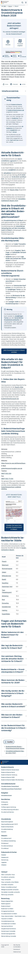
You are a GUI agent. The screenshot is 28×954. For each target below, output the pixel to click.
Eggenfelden (6, 614)
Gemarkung (4, 860)
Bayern (10, 6)
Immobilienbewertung (7, 921)
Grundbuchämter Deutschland (10, 786)
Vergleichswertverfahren (8, 928)
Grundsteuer (5, 848)
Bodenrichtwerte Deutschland (10, 770)
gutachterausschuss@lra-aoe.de (11, 468)
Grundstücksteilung (7, 829)
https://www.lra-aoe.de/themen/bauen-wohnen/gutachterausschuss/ (14, 463)
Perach (4, 561)
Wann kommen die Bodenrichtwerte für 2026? (13, 681)
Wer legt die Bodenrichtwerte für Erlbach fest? (12, 646)
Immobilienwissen (6, 795)
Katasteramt (4, 857)
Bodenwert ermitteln (7, 908)
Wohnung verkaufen (7, 894)
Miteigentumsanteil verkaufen (10, 889)
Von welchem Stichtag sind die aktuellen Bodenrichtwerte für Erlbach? (12, 658)
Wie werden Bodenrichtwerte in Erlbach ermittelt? (13, 705)
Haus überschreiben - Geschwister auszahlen (14, 916)
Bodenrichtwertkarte (7, 827)
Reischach (5, 565)
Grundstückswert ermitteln (9, 913)
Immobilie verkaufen (7, 884)
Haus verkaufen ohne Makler (10, 882)
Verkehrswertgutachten (8, 933)
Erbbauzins (4, 802)
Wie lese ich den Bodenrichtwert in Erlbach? (12, 716)
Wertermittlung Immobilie (8, 936)
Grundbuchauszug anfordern (10, 809)
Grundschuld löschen (7, 812)
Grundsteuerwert (6, 838)
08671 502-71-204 (7, 478)
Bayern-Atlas (14, 190)
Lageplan (4, 862)
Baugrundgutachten (7, 901)
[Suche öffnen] (22, 2)
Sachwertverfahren (7, 926)
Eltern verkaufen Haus (8, 874)
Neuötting (5, 583)
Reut (3, 599)
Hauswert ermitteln (7, 918)
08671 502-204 (6, 473)
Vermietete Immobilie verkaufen (10, 892)
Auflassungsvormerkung (8, 807)
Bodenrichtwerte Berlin (8, 772)
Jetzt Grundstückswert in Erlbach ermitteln (14, 351)
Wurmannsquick (7, 568)
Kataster (3, 855)
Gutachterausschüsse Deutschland (11, 789)
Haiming (4, 610)
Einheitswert (4, 843)
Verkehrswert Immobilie (8, 931)
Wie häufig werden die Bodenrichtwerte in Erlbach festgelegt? (13, 693)
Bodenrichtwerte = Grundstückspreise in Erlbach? (13, 670)
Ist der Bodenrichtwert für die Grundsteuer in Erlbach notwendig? (13, 728)
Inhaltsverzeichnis (10, 91)
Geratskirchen (6, 607)
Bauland (3, 832)
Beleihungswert (5, 903)
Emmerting (5, 603)
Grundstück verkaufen (8, 877)
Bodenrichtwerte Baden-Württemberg (12, 780)
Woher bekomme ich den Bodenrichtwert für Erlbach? (12, 634)
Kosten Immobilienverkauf (9, 887)
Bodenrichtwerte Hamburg (9, 775)
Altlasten (3, 865)
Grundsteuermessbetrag (8, 841)
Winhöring (5, 596)
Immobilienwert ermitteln (8, 923)
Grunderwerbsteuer (7, 846)
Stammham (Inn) (7, 586)
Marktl (4, 579)
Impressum (16, 949)
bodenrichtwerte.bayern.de (16, 110)
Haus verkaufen (6, 879)
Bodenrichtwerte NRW (8, 777)
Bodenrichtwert (5, 906)
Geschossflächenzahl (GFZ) (9, 824)
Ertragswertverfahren (7, 911)
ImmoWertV (4, 804)
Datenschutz (17, 952)
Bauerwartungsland (7, 822)
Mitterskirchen (6, 576)
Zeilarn (4, 572)
